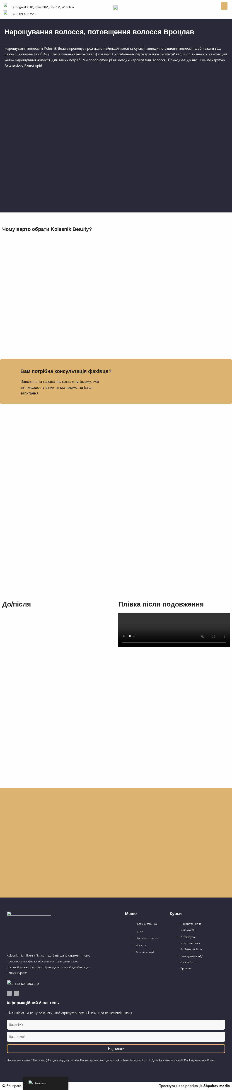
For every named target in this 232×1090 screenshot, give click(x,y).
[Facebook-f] (9, 993)
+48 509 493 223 (27, 984)
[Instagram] (16, 993)
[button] (224, 6)
